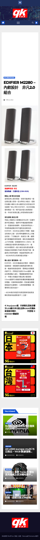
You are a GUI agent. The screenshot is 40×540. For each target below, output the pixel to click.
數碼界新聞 (8, 423)
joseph (21, 432)
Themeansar (32, 536)
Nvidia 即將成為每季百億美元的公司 (19, 427)
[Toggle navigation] (18, 22)
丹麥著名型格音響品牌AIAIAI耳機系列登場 (27, 308)
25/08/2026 (11, 501)
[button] (33, 23)
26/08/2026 (11, 455)
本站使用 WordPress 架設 (10, 536)
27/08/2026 (11, 432)
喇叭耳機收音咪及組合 (9, 77)
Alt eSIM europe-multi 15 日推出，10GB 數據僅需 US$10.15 (19, 452)
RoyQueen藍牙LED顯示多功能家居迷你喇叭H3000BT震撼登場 (12, 311)
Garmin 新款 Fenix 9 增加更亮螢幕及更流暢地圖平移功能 (19, 475)
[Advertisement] (20, 52)
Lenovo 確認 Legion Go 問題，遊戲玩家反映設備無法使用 (19, 498)
